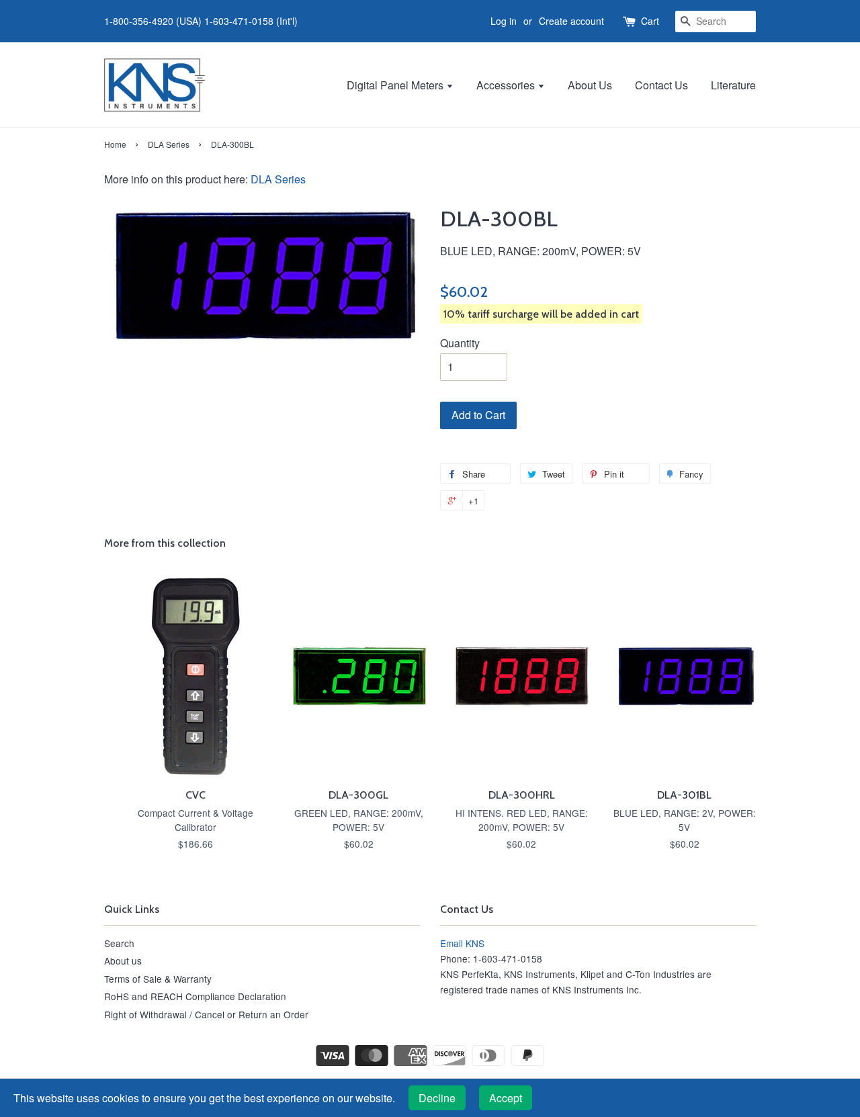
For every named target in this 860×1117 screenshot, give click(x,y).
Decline (437, 1098)
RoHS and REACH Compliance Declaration (195, 996)
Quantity (460, 343)
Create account (571, 21)
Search (119, 943)
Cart (650, 21)
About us (123, 960)
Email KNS (462, 943)
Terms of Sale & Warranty (158, 978)
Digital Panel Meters (396, 85)
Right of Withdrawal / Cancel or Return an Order (206, 1014)
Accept (505, 1098)
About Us (590, 85)
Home (115, 144)
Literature (733, 85)
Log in (503, 21)
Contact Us (661, 85)
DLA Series (168, 144)
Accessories (507, 85)
